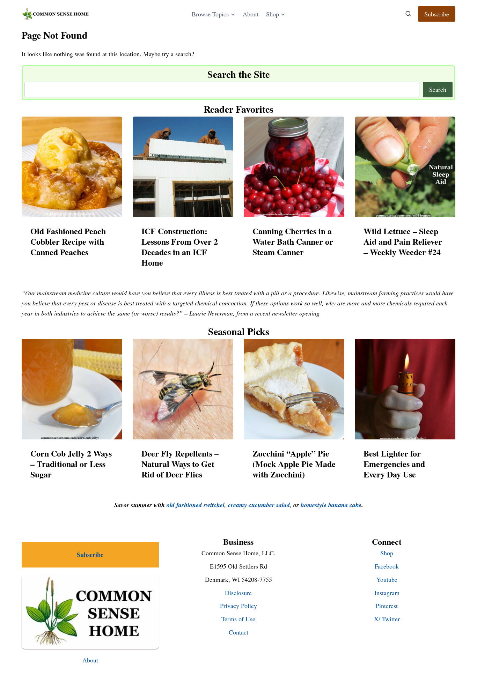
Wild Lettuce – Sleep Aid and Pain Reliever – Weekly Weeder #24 (403, 241)
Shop (386, 553)
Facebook (387, 566)
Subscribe (436, 14)
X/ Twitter (387, 619)
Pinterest (387, 605)
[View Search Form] (408, 14)
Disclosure (238, 592)
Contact (238, 632)
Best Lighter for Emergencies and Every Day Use (394, 464)
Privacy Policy (238, 605)
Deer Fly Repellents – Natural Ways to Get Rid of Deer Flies (180, 464)
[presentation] (72, 167)
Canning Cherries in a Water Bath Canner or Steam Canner (292, 241)
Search (437, 89)
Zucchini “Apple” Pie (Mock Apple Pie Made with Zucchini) (294, 464)
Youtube (386, 579)
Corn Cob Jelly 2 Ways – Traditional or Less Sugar (71, 464)
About (250, 14)
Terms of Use (238, 619)
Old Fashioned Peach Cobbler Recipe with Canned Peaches (68, 241)
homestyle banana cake (331, 504)
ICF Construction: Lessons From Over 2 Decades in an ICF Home (179, 247)
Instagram (386, 592)
